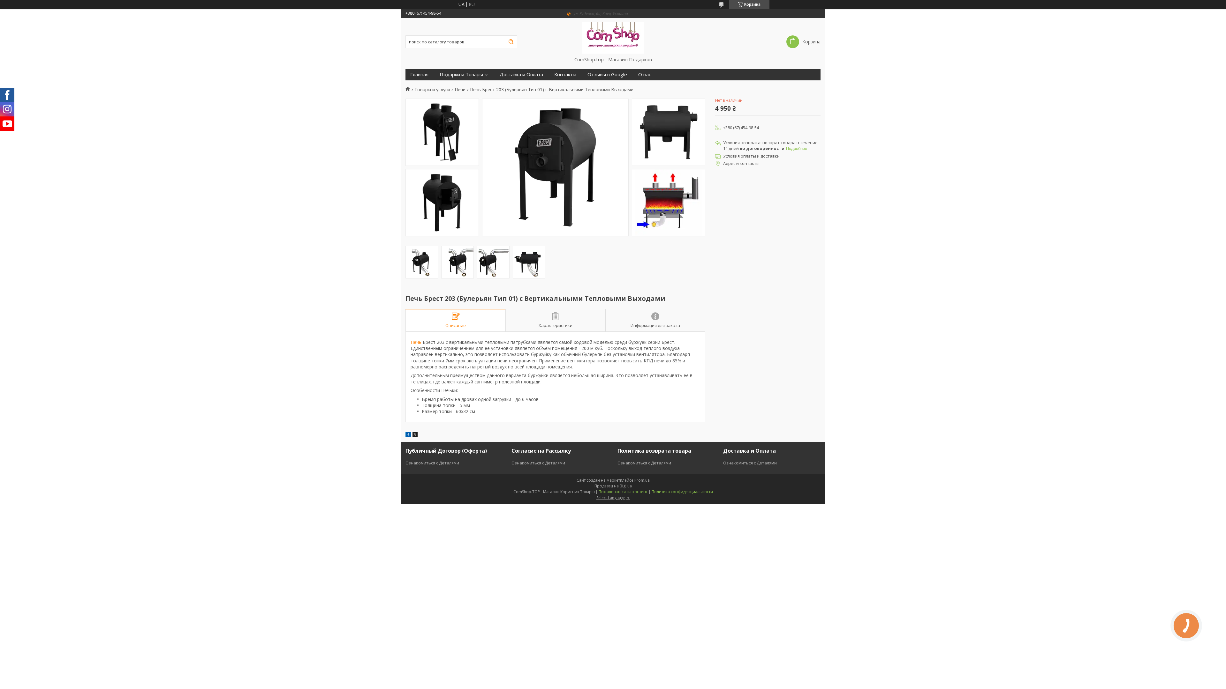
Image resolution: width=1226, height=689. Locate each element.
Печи (460, 90)
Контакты (565, 74)
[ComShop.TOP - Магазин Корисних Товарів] (613, 37)
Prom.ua (642, 480)
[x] (415, 435)
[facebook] (408, 435)
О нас (644, 74)
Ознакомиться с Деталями (432, 463)
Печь (416, 342)
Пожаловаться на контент (623, 491)
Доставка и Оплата (521, 74)
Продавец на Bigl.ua (613, 486)
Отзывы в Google (607, 74)
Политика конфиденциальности (682, 491)
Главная (419, 74)
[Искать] (510, 41)
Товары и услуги (432, 90)
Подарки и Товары (461, 74)
